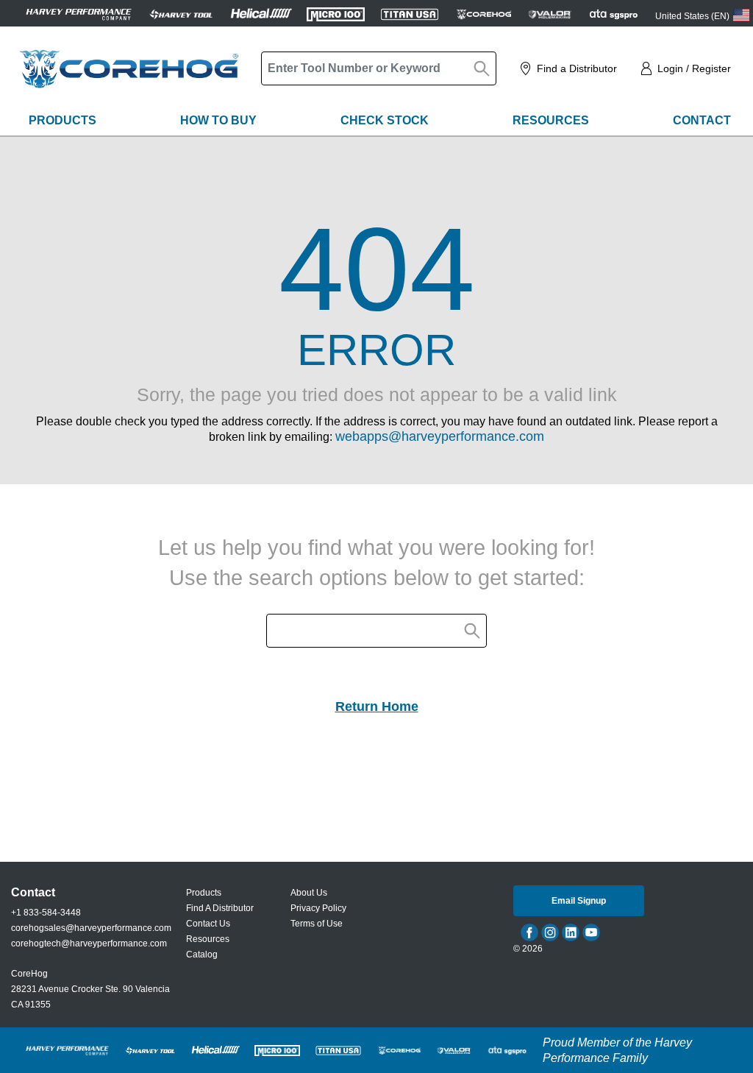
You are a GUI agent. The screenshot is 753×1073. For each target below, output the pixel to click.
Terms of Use (316, 923)
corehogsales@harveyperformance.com (91, 928)
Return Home (376, 706)
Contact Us (208, 923)
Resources (551, 120)
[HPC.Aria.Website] (79, 13)
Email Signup (579, 901)
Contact (702, 120)
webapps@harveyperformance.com (439, 436)
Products (62, 120)
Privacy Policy (318, 908)
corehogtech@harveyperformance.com (89, 943)
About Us (308, 893)
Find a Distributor (577, 68)
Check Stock (384, 120)
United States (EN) (692, 16)
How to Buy (218, 120)
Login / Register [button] (694, 68)
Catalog (202, 954)
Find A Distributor (220, 908)
